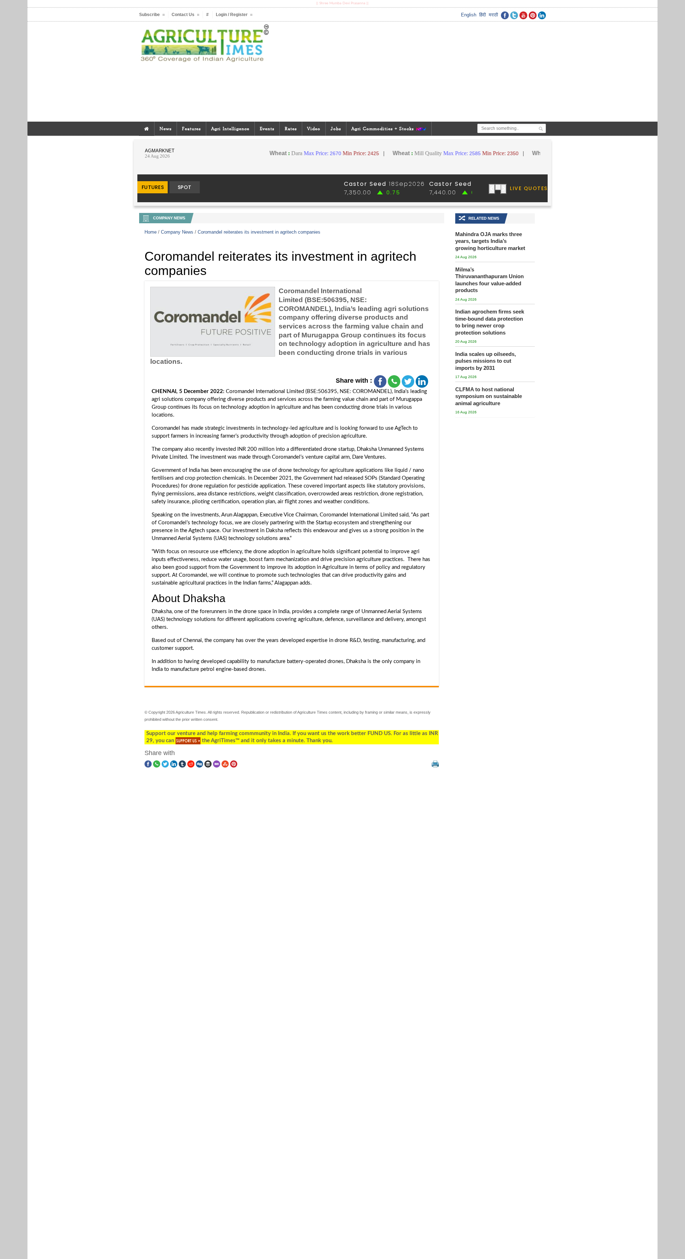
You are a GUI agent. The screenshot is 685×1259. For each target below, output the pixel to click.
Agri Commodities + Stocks (383, 129)
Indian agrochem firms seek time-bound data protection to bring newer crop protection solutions (489, 322)
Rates (291, 129)
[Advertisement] (412, 72)
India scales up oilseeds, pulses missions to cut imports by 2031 (485, 361)
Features (191, 129)
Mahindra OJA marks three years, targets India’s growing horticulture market (490, 241)
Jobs (336, 129)
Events (267, 129)
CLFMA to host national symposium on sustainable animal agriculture (488, 396)
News (165, 129)
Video (313, 129)
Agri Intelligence (230, 129)
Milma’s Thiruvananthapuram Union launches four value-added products (489, 280)
